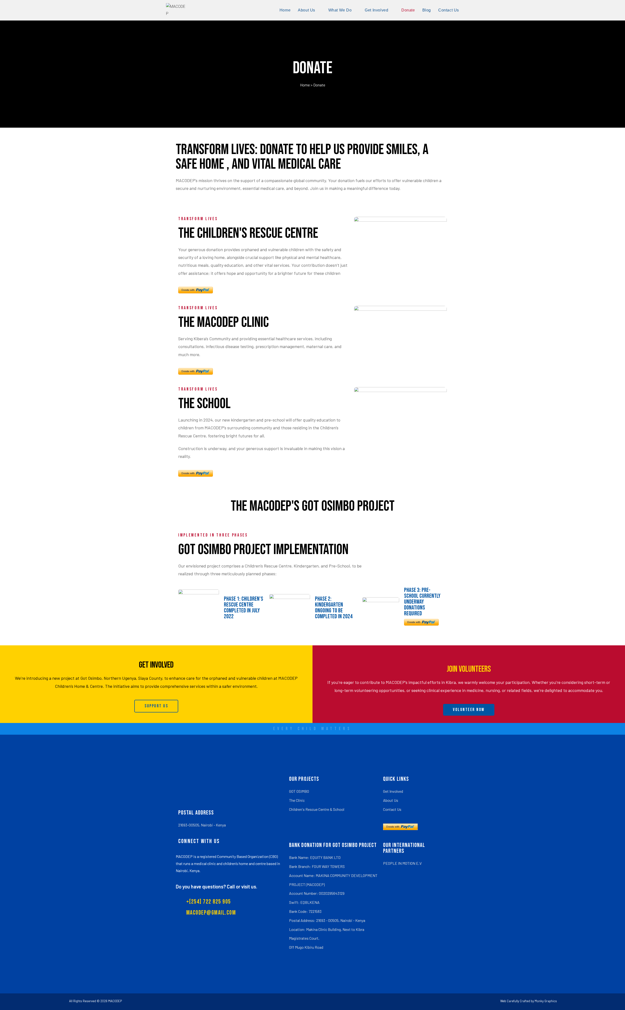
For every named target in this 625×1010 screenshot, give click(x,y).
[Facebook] (235, 841)
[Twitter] (245, 841)
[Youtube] (255, 841)
